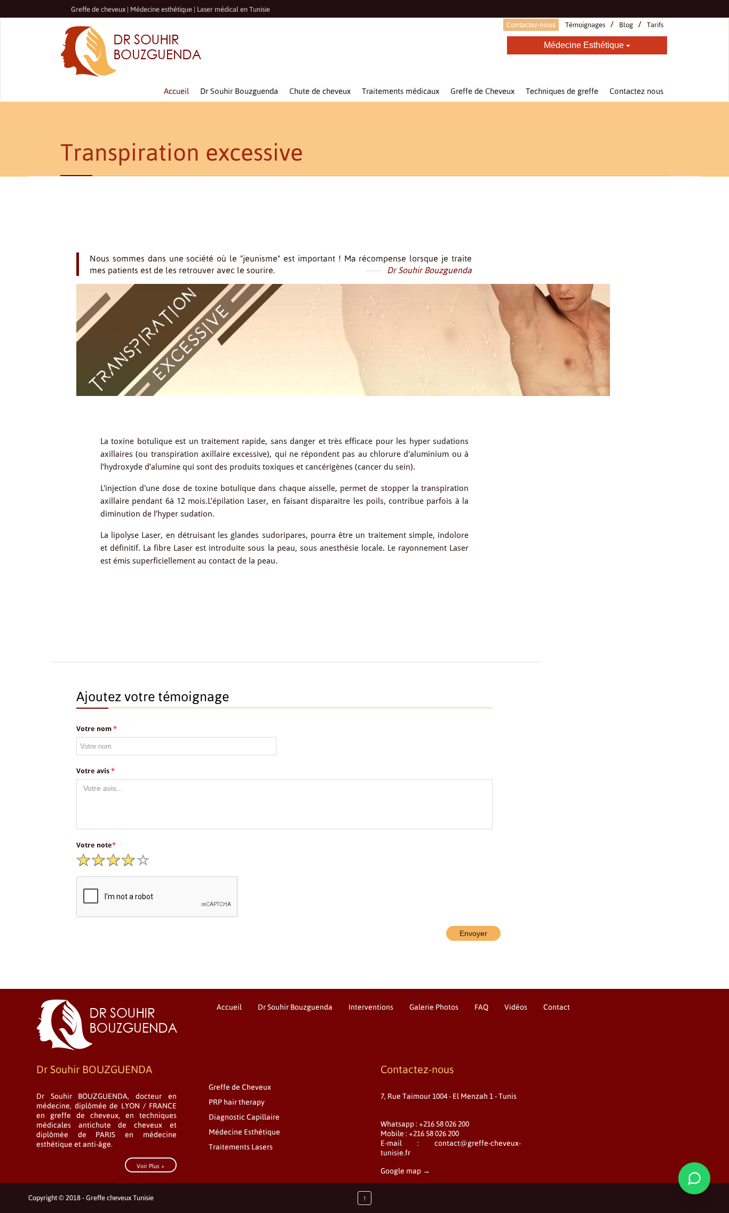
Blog (626, 25)
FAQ (481, 1007)
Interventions (370, 1007)
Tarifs (655, 25)
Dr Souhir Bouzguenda (295, 1007)
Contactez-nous (531, 25)
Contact (556, 1007)
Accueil (229, 1007)
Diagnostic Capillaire (244, 1117)
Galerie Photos (433, 1007)
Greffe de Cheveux (240, 1087)
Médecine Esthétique (585, 45)
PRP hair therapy (237, 1102)
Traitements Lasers (241, 1147)
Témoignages (585, 25)
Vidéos (515, 1007)
